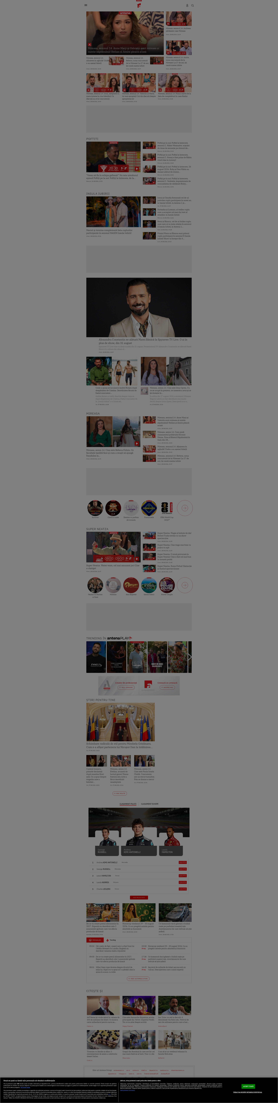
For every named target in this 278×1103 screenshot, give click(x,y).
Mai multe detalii (25, 1087)
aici (109, 1094)
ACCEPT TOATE (248, 1086)
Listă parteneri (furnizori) (127, 1090)
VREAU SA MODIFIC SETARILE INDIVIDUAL (247, 1092)
